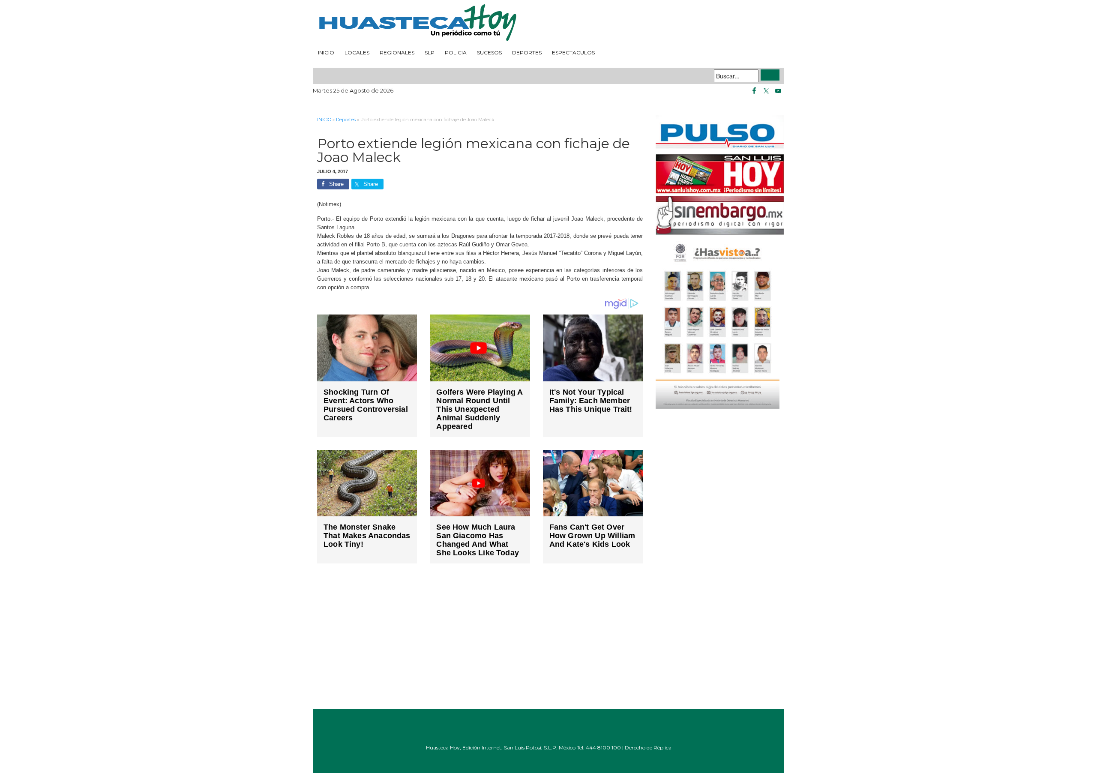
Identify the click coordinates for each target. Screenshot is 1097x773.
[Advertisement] (480, 642)
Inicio (326, 52)
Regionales (397, 52)
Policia (456, 52)
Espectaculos (573, 52)
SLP (430, 52)
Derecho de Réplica (648, 747)
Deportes (527, 52)
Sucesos (489, 52)
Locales (357, 52)
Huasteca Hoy (548, 23)
